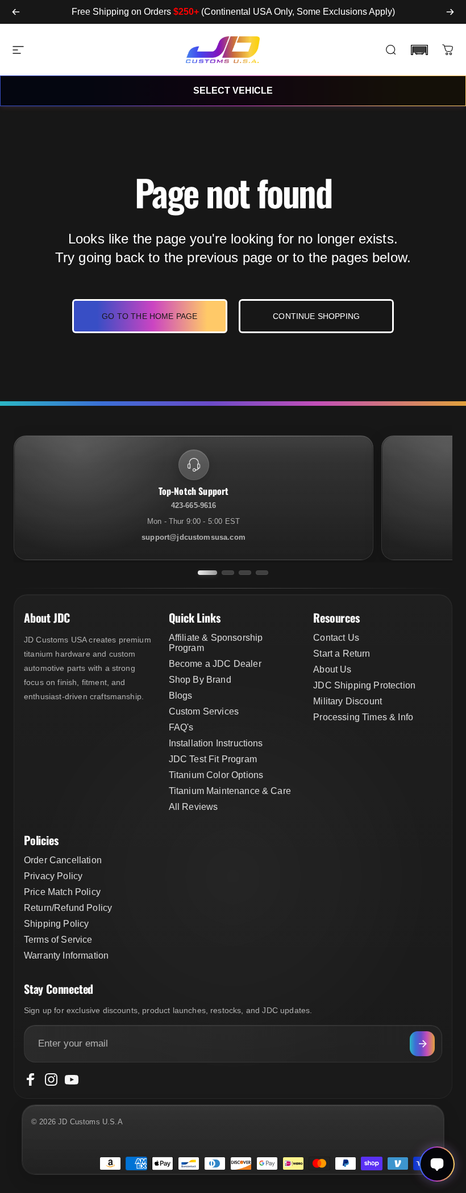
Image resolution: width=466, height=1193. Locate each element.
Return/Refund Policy (68, 908)
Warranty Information (66, 955)
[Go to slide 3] (245, 572)
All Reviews (193, 807)
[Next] (450, 12)
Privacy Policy (53, 876)
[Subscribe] (422, 1043)
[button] (419, 49)
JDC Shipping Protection (364, 685)
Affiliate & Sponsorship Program (216, 643)
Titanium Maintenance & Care (230, 791)
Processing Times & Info (363, 717)
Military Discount (347, 701)
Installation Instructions (216, 743)
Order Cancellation (63, 860)
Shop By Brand (200, 679)
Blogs (181, 695)
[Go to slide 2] (228, 572)
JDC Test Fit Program (213, 759)
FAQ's (181, 727)
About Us (332, 669)
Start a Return (341, 653)
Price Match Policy (62, 892)
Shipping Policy (56, 924)
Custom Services (204, 711)
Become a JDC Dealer (215, 664)
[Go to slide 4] (262, 572)
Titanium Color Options (216, 775)
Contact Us (336, 637)
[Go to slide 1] (207, 572)
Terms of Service (58, 939)
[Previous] (15, 12)
